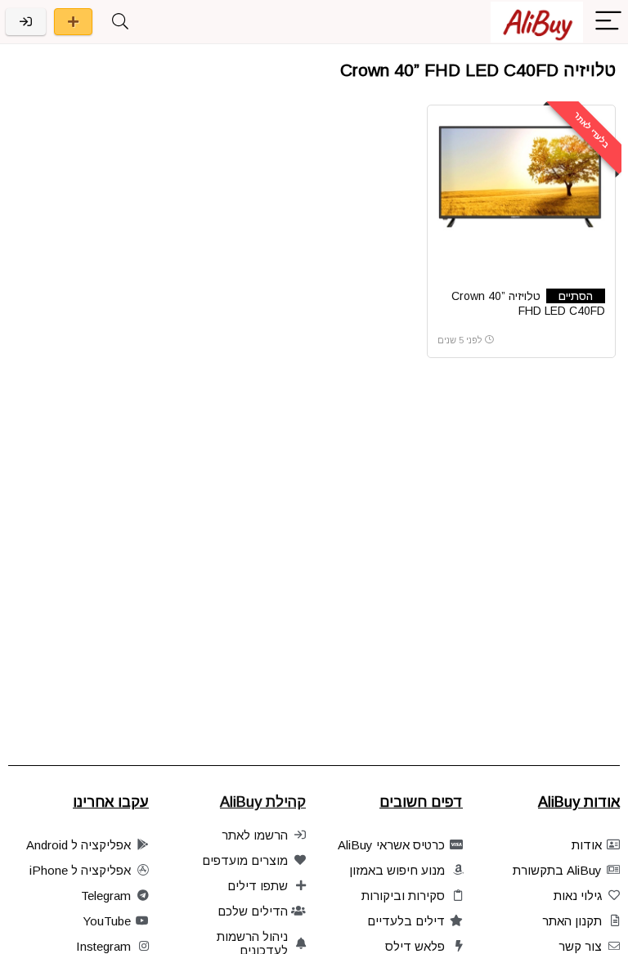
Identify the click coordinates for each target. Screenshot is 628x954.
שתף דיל (73, 21)
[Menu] (608, 21)
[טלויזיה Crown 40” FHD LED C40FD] (521, 176)
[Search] (120, 21)
